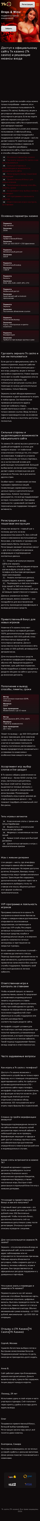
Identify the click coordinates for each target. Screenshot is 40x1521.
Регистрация (27, 4)
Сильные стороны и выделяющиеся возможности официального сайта (16, 168)
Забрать (8, 29)
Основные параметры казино (21, 157)
